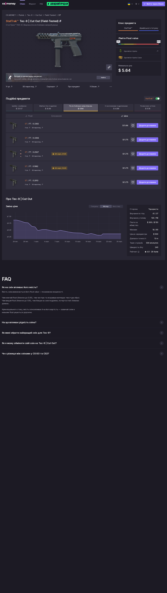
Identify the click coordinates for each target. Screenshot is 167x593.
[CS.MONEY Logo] (8, 4)
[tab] (94, 206)
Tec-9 (29, 15)
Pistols (21, 15)
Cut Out (38, 15)
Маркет (32, 4)
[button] (138, 51)
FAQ (41, 4)
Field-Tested (50, 15)
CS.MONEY (11, 15)
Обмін (22, 4)
